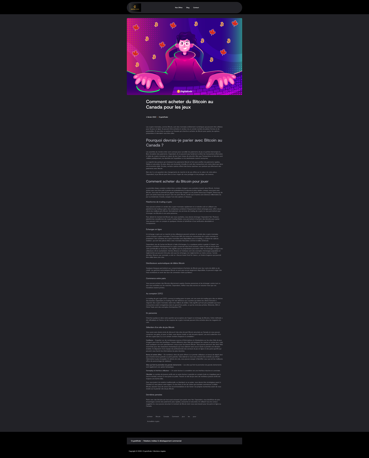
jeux (183, 417)
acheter (150, 417)
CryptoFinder (163, 117)
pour (194, 417)
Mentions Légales (159, 451)
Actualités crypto (153, 421)
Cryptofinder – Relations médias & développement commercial (156, 441)
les (189, 417)
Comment (175, 417)
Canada (166, 417)
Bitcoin (158, 417)
